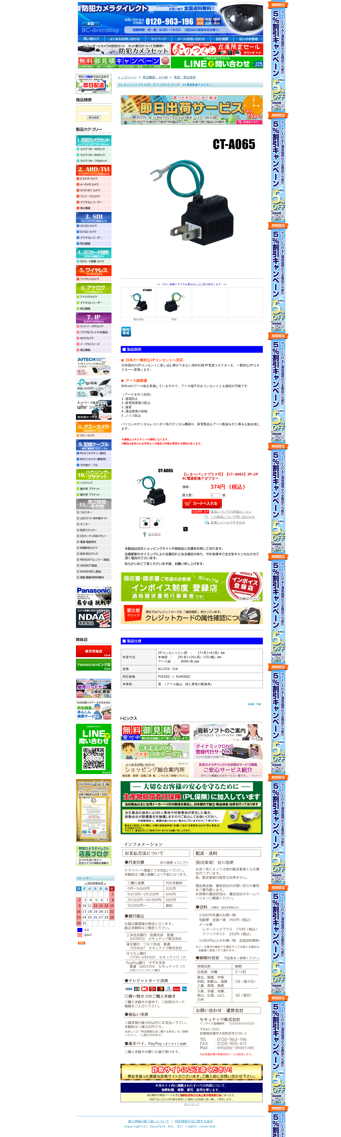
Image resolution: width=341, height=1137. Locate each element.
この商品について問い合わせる (233, 517)
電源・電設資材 (185, 77)
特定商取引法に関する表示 (194, 1121)
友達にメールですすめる (228, 522)
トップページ (127, 77)
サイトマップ (191, 1104)
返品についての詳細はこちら (231, 512)
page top (254, 703)
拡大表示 (154, 534)
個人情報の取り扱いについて (148, 1121)
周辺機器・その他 (155, 77)
